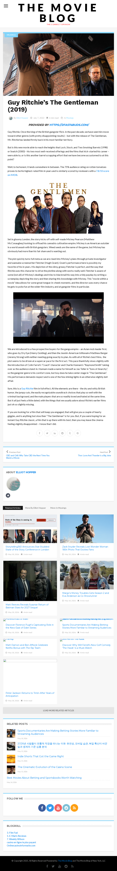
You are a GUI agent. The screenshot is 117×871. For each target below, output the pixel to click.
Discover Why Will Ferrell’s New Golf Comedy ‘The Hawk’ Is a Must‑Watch (86, 646)
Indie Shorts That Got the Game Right (41, 756)
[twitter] (47, 433)
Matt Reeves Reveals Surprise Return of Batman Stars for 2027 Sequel (27, 606)
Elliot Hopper (22, 118)
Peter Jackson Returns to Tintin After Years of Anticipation (30, 694)
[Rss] (71, 866)
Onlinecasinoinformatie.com (21, 845)
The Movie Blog (58, 12)
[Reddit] (64, 866)
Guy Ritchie (27, 388)
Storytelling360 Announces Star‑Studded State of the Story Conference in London (27, 548)
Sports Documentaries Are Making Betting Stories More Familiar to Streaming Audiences (86, 626)
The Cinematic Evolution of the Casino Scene (45, 767)
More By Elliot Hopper (35, 508)
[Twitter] (52, 866)
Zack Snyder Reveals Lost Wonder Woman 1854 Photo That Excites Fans (85, 548)
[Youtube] (58, 866)
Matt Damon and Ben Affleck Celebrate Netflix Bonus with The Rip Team (27, 646)
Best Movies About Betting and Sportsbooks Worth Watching (44, 777)
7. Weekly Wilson (15, 839)
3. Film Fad (12, 832)
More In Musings (58, 508)
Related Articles (13, 508)
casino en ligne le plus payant (21, 842)
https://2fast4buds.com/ (69, 125)
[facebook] (39, 433)
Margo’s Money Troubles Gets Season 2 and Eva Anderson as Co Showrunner (85, 594)
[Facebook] (45, 866)
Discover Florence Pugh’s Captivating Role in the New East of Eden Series (30, 626)
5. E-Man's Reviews (16, 835)
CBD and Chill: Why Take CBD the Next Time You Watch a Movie (28, 455)
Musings (11, 35)
